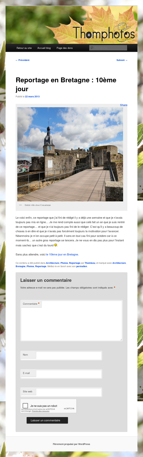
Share (123, 105)
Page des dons (65, 48)
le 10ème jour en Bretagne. (62, 254)
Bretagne (21, 266)
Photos (64, 263)
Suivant (122, 60)
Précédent (22, 60)
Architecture (52, 263)
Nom (25, 354)
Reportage (74, 263)
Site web (27, 391)
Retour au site (24, 48)
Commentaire (31, 304)
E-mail (26, 373)
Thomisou (90, 263)
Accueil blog (44, 48)
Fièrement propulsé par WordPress (71, 444)
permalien (81, 266)
